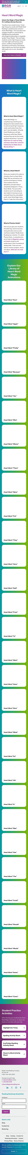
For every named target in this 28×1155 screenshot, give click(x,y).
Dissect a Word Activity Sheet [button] (11, 1054)
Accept (13, 1151)
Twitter (12, 1088)
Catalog (12, 1136)
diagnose (16, 239)
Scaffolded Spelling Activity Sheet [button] (10, 1044)
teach (8, 241)
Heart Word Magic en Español (12, 55)
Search (23, 6)
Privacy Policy (8, 1141)
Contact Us (5, 1126)
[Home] (7, 6)
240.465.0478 (7, 1082)
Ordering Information (11, 1138)
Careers (21, 1138)
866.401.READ (7, 1080)
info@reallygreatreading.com (11, 1084)
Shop (3, 1123)
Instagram (16, 1088)
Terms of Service (19, 1141)
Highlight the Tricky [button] (10, 1028)
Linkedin (7, 1088)
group (22, 239)
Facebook (20, 1088)
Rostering (5, 1129)
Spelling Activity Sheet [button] (11, 1036)
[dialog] (14, 1149)
